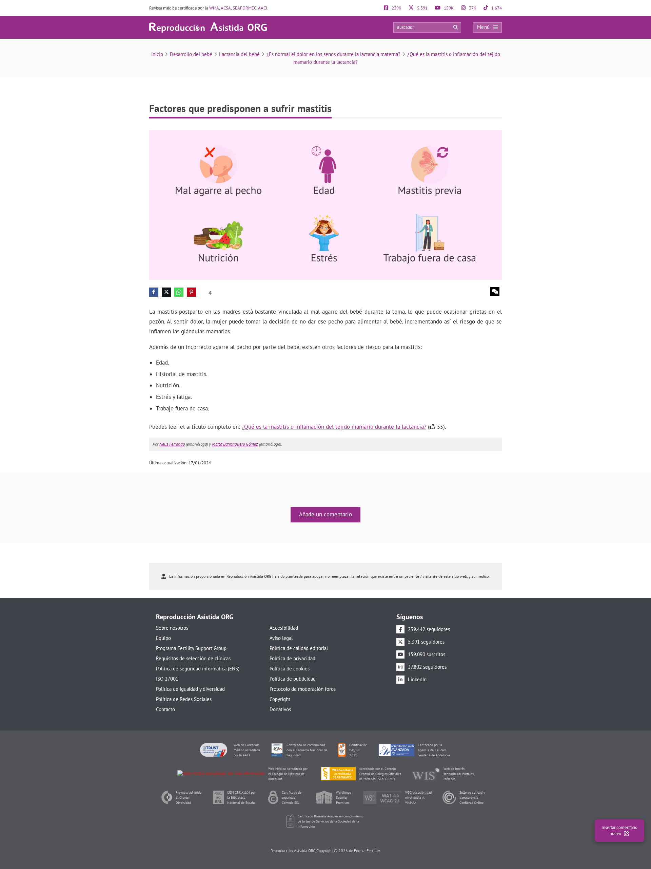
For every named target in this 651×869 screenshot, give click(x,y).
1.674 (496, 8)
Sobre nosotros (172, 627)
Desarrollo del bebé (191, 54)
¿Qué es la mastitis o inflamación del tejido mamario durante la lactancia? (334, 426)
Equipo (163, 638)
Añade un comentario (325, 514)
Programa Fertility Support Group (191, 648)
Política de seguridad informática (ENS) (197, 668)
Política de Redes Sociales (184, 699)
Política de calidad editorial (299, 648)
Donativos (280, 709)
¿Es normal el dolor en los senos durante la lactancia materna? (333, 54)
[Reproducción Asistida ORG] (208, 27)
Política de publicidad (293, 678)
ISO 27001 (167, 678)
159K (448, 8)
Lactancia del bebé (239, 54)
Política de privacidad (292, 658)
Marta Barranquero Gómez (235, 444)
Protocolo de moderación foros (303, 688)
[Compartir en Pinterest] (191, 292)
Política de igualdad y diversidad (190, 688)
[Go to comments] (494, 291)
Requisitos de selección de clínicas (193, 658)
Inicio (157, 54)
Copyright (280, 699)
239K (396, 8)
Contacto (165, 709)
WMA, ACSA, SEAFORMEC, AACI (238, 8)
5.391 (422, 8)
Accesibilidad (284, 627)
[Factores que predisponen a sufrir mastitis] (325, 204)
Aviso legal (281, 638)
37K (472, 8)
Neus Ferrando (172, 444)
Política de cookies (290, 668)
